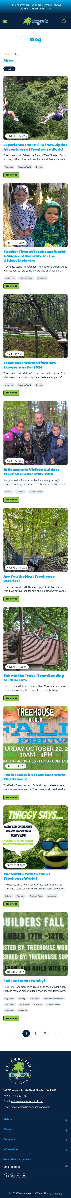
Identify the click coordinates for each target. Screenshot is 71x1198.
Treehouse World (24, 167)
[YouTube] (24, 1176)
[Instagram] (12, 1176)
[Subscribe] (66, 1167)
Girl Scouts (35, 998)
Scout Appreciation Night (53, 998)
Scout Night (9, 1004)
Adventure (9, 385)
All (9, 69)
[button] (5, 21)
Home (6, 54)
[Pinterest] (18, 1176)
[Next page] (55, 1033)
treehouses (42, 278)
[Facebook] (6, 1176)
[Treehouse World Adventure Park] (35, 21)
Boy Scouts (9, 998)
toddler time (9, 278)
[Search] (64, 21)
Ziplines (39, 167)
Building (8, 492)
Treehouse (9, 167)
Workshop (23, 1010)
